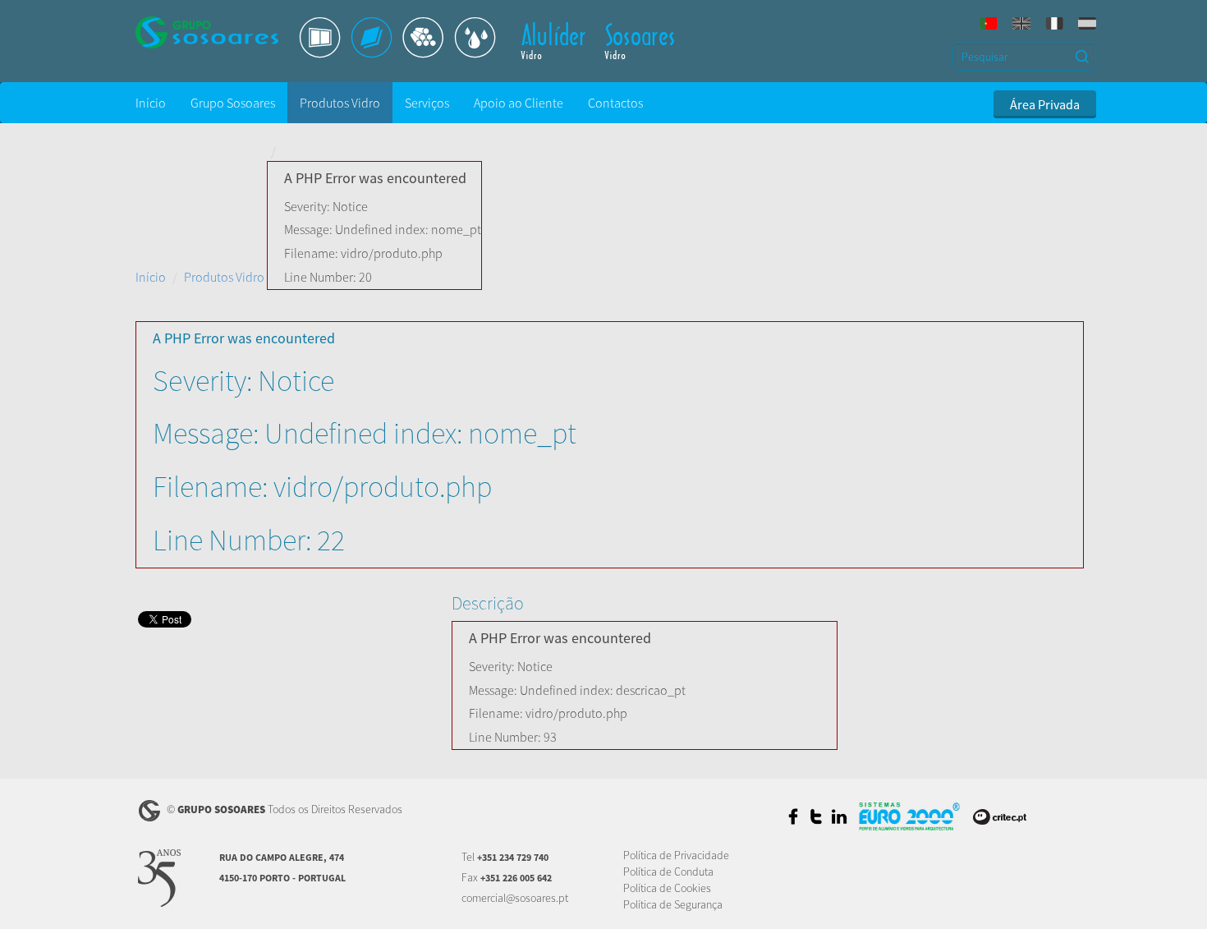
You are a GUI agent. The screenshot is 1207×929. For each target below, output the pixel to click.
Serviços (427, 102)
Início (150, 102)
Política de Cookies (667, 888)
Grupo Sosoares (232, 102)
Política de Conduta (668, 871)
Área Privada (1045, 104)
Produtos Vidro (340, 102)
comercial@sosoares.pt (514, 897)
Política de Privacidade (676, 855)
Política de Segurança (673, 904)
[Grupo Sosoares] (221, 32)
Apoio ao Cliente (518, 102)
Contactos (615, 102)
